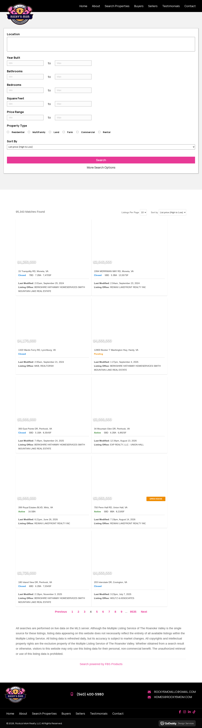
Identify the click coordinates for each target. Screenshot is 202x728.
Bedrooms (14, 85)
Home (10, 713)
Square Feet (15, 98)
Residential (18, 132)
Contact (118, 713)
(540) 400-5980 (90, 694)
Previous (61, 611)
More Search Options (101, 167)
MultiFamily (39, 132)
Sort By (12, 141)
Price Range (15, 112)
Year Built (13, 57)
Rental (106, 132)
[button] (179, 711)
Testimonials (98, 713)
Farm (70, 132)
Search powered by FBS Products (101, 664)
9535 (133, 611)
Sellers (80, 713)
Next (144, 611)
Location (13, 34)
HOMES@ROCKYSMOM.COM (173, 697)
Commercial (88, 132)
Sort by (154, 212)
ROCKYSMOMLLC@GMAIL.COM (175, 692)
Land (56, 132)
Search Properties (44, 713)
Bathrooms (15, 71)
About (23, 713)
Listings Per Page (130, 212)
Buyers (66, 713)
